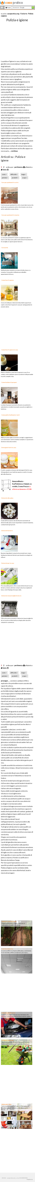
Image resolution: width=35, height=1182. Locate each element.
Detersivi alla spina (7, 498)
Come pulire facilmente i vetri (10, 415)
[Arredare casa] (16, 1116)
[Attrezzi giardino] (16, 1052)
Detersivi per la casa (7, 563)
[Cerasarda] (9, 260)
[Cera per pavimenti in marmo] (9, 228)
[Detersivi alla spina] (9, 511)
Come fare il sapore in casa (9, 350)
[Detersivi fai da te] (9, 543)
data (5, 170)
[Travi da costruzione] (16, 933)
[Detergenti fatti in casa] (9, 460)
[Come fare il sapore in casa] (9, 362)
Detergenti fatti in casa (8, 447)
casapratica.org (13, 14)
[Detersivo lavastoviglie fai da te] (9, 608)
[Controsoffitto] (16, 960)
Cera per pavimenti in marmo (10, 215)
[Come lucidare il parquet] (9, 395)
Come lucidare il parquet (9, 382)
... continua (13, 151)
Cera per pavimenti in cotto (9, 182)
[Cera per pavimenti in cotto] (9, 195)
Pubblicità (30, 1179)
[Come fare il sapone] (9, 293)
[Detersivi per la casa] (9, 576)
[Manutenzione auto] (16, 1024)
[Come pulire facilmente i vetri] (9, 428)
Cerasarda (4, 247)
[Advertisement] (17, 40)
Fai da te (24, 14)
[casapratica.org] (11, 3)
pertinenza (18, 167)
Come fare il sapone (7, 280)
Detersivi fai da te (7, 530)
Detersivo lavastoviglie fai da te (11, 595)
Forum (9, 7)
